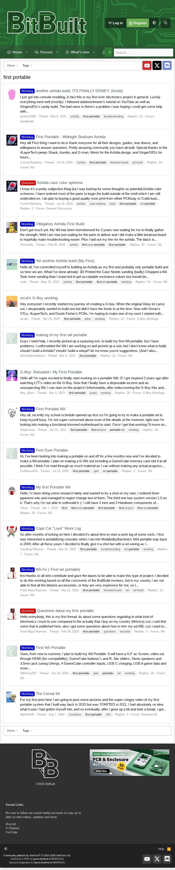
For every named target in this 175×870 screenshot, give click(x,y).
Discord (11, 824)
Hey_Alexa (27, 393)
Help (161, 849)
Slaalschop (27, 429)
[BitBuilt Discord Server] (167, 65)
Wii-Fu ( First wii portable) (50, 569)
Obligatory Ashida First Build (52, 224)
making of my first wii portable (54, 335)
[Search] (165, 23)
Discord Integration (19, 862)
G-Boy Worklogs (148, 318)
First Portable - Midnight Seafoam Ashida (63, 137)
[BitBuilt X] (157, 65)
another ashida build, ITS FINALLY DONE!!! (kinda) (72, 91)
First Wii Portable (43, 647)
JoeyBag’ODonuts (32, 549)
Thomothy (26, 244)
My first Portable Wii (46, 487)
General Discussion (59, 208)
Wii (32, 167)
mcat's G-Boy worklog (39, 298)
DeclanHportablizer (32, 355)
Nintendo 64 (149, 714)
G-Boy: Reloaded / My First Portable (51, 372)
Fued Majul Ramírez (33, 590)
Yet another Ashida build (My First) (58, 261)
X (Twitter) (12, 828)
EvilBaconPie (29, 471)
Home (17, 52)
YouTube (11, 832)
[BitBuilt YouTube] (147, 65)
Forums (46, 52)
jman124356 (28, 116)
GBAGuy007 (28, 673)
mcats (24, 318)
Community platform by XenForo (37, 855)
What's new (80, 52)
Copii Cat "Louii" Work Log (51, 528)
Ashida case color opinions (52, 183)
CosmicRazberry (31, 162)
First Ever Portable (44, 450)
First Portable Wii (43, 409)
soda (23, 282)
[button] (154, 23)
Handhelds (27, 121)
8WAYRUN (57, 858)
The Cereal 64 (40, 694)
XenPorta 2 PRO (20, 858)
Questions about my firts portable (57, 611)
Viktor (24, 508)
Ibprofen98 (27, 714)
